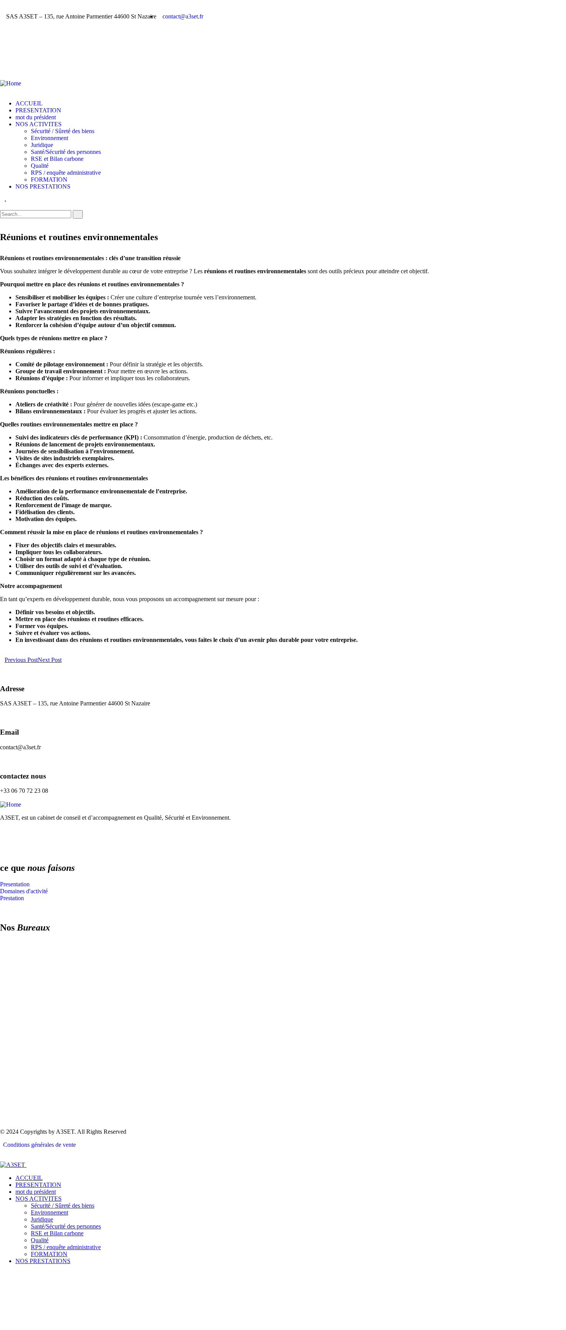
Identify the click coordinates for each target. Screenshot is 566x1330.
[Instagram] (51, 62)
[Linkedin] (72, 837)
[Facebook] (9, 62)
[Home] (10, 83)
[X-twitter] (30, 62)
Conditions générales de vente (38, 1144)
